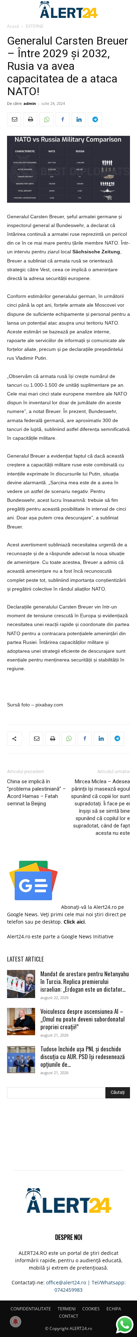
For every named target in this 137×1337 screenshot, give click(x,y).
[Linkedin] (79, 119)
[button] (12, 9)
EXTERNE (35, 26)
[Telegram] (95, 119)
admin (30, 103)
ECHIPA (113, 1309)
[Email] (14, 119)
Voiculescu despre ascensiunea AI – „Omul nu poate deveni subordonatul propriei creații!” (82, 1019)
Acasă (13, 26)
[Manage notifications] (15, 1321)
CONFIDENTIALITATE (31, 1309)
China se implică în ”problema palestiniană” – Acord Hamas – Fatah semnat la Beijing (36, 792)
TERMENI (67, 1309)
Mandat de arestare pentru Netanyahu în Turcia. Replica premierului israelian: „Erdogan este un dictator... (84, 981)
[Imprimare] (30, 119)
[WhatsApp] (46, 119)
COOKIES (91, 1309)
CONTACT (68, 1316)
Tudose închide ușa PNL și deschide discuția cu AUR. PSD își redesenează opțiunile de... (82, 1056)
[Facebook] (63, 119)
